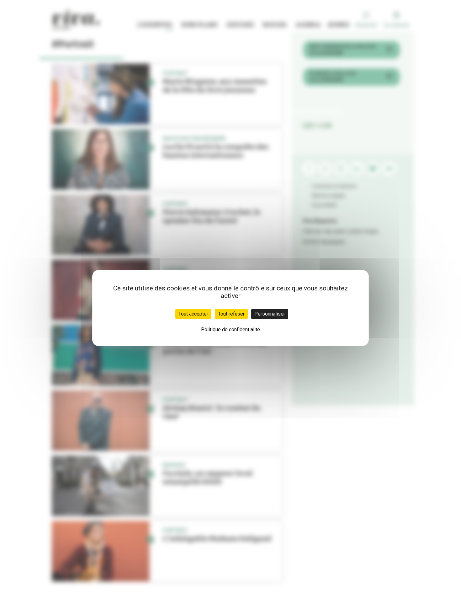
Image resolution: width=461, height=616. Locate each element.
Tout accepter (193, 314)
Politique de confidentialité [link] (230, 329)
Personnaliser (269, 314)
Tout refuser (231, 314)
